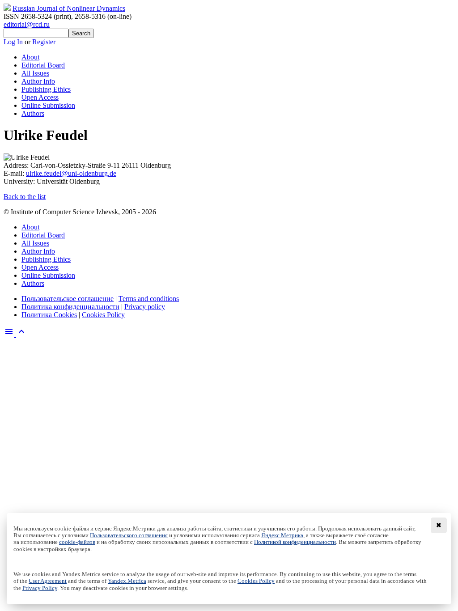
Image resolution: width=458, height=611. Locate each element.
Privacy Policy (39, 588)
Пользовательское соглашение (67, 298)
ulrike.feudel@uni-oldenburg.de (71, 173)
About (30, 57)
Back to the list (25, 196)
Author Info (38, 81)
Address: (17, 165)
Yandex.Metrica (127, 581)
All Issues (35, 73)
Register (43, 42)
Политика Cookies (49, 314)
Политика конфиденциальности (70, 306)
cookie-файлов (77, 542)
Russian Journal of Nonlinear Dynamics (69, 8)
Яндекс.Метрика (282, 535)
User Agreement (48, 581)
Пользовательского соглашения (129, 535)
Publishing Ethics (46, 89)
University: (20, 181)
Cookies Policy (103, 314)
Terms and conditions (149, 298)
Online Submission (48, 105)
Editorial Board (43, 65)
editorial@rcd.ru (27, 24)
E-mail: (15, 173)
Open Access (40, 97)
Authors (32, 113)
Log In (14, 42)
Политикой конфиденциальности (295, 542)
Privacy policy (144, 306)
